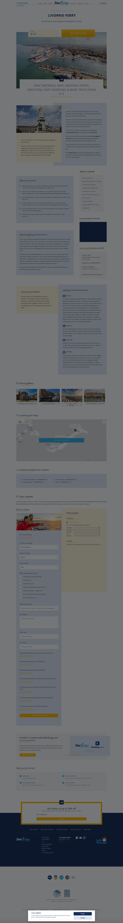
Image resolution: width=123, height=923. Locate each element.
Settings (82, 918)
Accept (83, 913)
